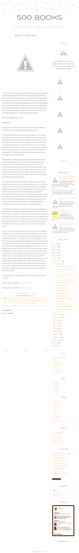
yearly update (57, 442)
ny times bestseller (35, 300)
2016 (55, 343)
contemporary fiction (40, 298)
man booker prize (58, 461)
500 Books (39, 18)
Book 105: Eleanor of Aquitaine (64, 266)
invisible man (13, 300)
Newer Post (5, 350)
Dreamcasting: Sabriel (62, 288)
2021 (55, 247)
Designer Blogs (43, 551)
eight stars (6, 300)
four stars (56, 411)
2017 (55, 258)
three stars (56, 416)
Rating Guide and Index (56, 27)
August (58, 320)
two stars (56, 421)
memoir (55, 367)
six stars (55, 404)
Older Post (45, 350)
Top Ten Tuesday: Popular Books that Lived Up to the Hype (65, 224)
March (58, 334)
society (21, 303)
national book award (23, 300)
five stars (56, 409)
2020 (55, 249)
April (57, 331)
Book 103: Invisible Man (62, 290)
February (58, 337)
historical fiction (58, 364)
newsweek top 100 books (60, 465)
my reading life (57, 437)
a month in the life (59, 432)
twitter (27, 293)
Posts (56, 491)
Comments (57, 494)
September (59, 317)
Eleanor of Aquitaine (25, 283)
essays (55, 359)
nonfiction (56, 369)
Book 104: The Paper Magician (64, 280)
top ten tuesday (58, 440)
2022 (55, 244)
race (42, 300)
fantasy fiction (57, 362)
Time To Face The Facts (58, 189)
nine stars (56, 414)
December (59, 261)
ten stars (56, 419)
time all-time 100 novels (30, 303)
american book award (59, 458)
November (59, 264)
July (57, 323)
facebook (21, 293)
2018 (55, 255)
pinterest (33, 293)
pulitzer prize (57, 470)
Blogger (67, 541)
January (58, 340)
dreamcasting (57, 435)
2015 (55, 346)
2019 (55, 252)
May (57, 328)
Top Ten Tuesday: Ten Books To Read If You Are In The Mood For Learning (67, 178)
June (57, 326)
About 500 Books (26, 27)
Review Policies (40, 27)
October (58, 314)
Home (16, 27)
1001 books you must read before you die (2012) (20, 298)
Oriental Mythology (26, 288)
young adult (57, 372)
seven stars (56, 401)
